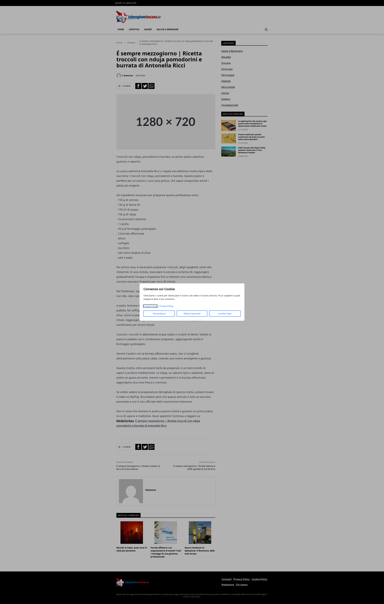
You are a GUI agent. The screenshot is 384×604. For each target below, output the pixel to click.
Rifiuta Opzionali (192, 313)
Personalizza (159, 313)
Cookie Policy (150, 306)
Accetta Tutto (224, 313)
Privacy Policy (166, 306)
